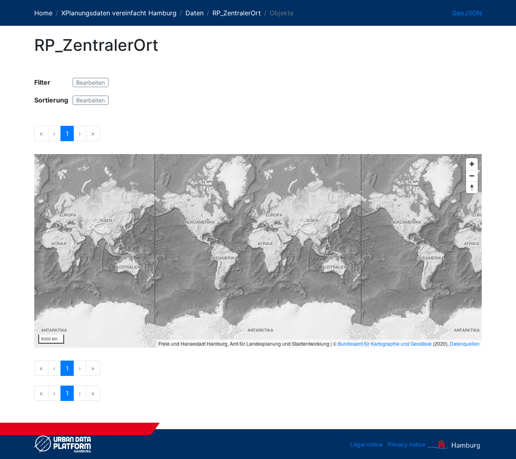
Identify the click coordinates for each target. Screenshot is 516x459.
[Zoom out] (472, 176)
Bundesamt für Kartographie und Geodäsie (385, 343)
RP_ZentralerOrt (236, 13)
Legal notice (366, 444)
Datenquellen (465, 343)
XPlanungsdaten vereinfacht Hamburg (119, 13)
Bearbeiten (90, 82)
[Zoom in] (472, 164)
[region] (258, 251)
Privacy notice (406, 444)
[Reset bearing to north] (472, 187)
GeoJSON (467, 13)
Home (43, 13)
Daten (194, 13)
